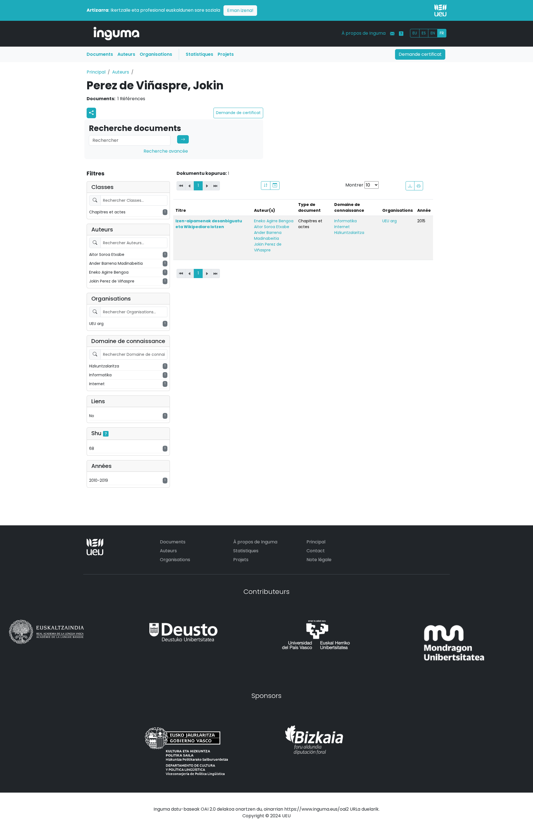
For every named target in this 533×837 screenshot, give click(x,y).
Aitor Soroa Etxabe (271, 227)
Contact (315, 551)
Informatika (345, 221)
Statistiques (199, 54)
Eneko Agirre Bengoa (273, 221)
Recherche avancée (166, 151)
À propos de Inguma (363, 33)
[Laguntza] (401, 33)
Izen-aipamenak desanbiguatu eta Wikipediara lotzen (208, 224)
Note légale (318, 559)
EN (433, 33)
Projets (226, 54)
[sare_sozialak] (91, 113)
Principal (96, 72)
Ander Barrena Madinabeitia (267, 235)
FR (442, 33)
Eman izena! (240, 10)
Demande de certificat (238, 112)
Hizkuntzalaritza (349, 232)
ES (424, 33)
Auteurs (126, 54)
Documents (100, 54)
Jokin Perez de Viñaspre (267, 247)
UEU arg (389, 221)
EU (415, 33)
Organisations (156, 54)
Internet (342, 227)
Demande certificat (420, 54)
